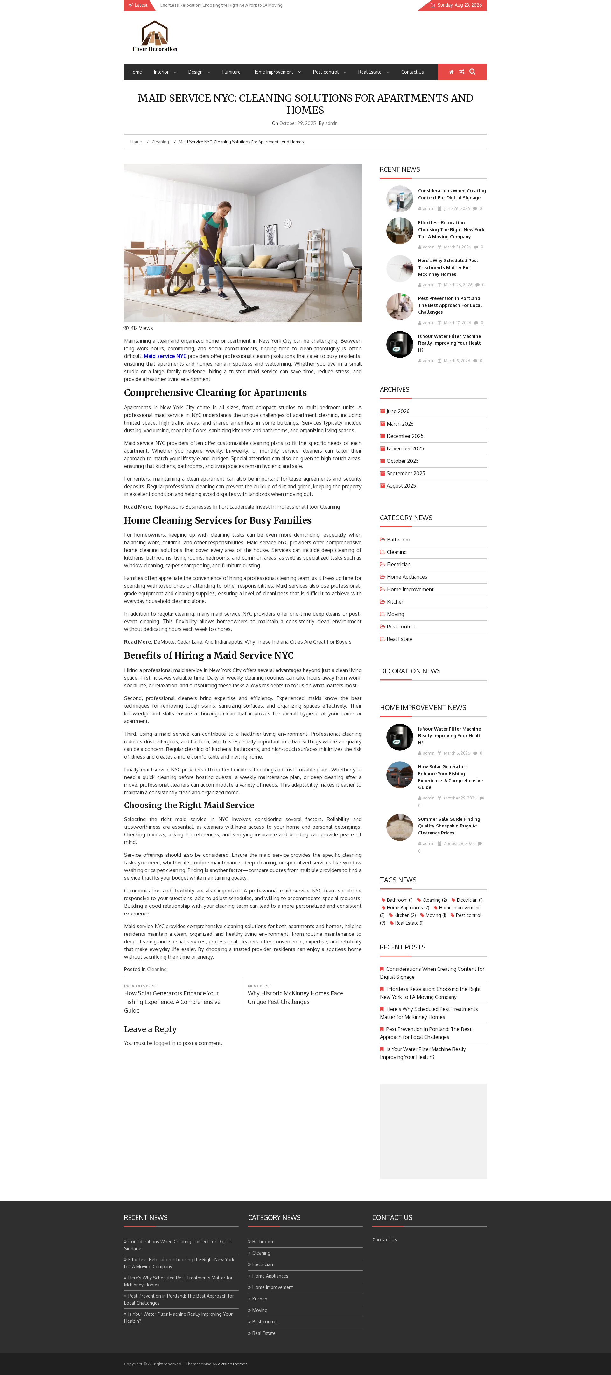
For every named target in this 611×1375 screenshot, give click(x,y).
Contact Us (412, 72)
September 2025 (406, 473)
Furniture (231, 72)
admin (331, 123)
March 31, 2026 (457, 246)
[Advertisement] (433, 1131)
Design (195, 72)
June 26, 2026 (456, 208)
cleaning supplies (195, 593)
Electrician (399, 564)
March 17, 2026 (457, 322)
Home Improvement (273, 72)
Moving (395, 614)
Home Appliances (407, 577)
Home (136, 72)
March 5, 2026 (456, 360)
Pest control (326, 72)
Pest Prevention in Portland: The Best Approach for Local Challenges (450, 305)
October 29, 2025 (460, 797)
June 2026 (398, 411)
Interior (161, 72)
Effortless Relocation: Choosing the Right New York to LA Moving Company (451, 229)
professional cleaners (171, 698)
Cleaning (157, 969)
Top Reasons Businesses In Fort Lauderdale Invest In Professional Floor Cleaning (247, 507)
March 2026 (400, 423)
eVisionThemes (233, 1363)
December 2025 (405, 436)
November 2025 (405, 448)
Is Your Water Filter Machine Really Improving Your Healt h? (449, 343)
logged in (164, 1043)
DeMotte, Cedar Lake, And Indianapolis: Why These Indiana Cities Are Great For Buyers (253, 642)
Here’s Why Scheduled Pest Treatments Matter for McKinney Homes (448, 267)
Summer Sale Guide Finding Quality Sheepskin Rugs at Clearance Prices (449, 825)
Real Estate (370, 72)
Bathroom (398, 539)
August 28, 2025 (459, 843)
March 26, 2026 (458, 284)
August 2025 (401, 486)
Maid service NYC (165, 356)
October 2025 (403, 461)
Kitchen (395, 601)
